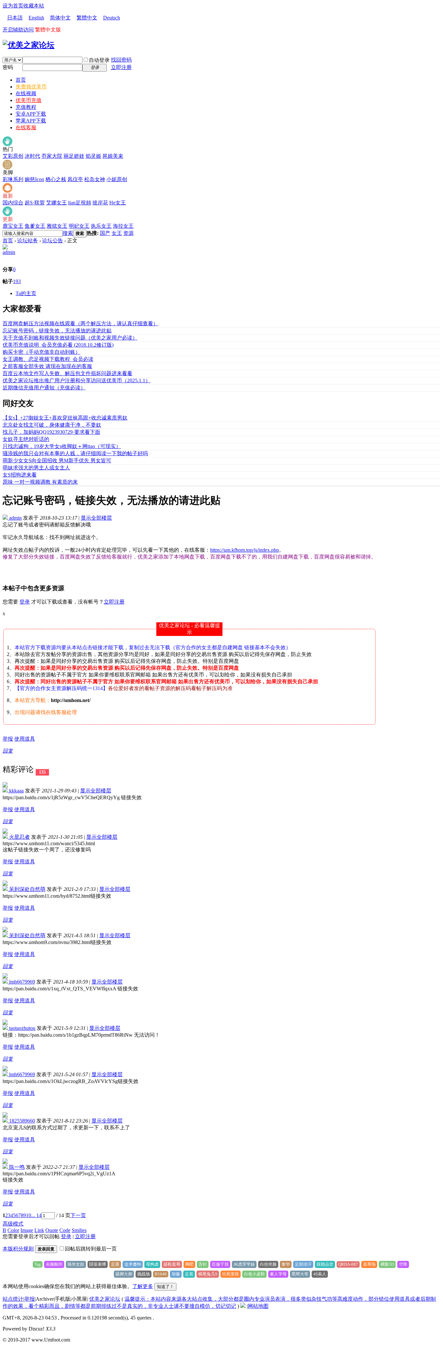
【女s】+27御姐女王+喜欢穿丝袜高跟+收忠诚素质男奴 (65, 418)
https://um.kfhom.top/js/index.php (244, 550)
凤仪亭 (75, 179)
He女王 (117, 202)
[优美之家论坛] (28, 45)
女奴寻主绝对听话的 (26, 439)
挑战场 (143, 1274)
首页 (21, 80)
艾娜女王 (56, 202)
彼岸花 (100, 202)
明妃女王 (79, 226)
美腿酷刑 (54, 1264)
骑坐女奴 (75, 1264)
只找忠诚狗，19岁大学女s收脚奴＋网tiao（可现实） (62, 446)
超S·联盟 (35, 202)
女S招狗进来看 (20, 475)
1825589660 (21, 1120)
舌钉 (202, 1264)
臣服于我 (220, 1264)
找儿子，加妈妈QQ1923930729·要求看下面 (51, 432)
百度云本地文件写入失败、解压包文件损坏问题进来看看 (67, 373)
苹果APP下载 (31, 120)
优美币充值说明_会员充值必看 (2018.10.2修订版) (58, 345)
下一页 (78, 1215)
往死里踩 (230, 1274)
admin (9, 252)
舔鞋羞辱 (171, 1264)
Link (39, 1230)
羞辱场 (369, 1264)
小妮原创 (116, 179)
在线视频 (26, 93)
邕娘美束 (112, 156)
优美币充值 (29, 100)
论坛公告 (52, 240)
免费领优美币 (31, 86)
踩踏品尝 (325, 1264)
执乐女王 (101, 226)
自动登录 (99, 60)
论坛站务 (27, 240)
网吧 (189, 1264)
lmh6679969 (21, 982)
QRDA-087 (348, 1264)
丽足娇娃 (74, 156)
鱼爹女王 (35, 226)
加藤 (176, 1274)
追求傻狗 (132, 1264)
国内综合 (13, 202)
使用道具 (24, 739)
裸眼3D (387, 1264)
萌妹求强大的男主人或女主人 (36, 467)
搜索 (68, 233)
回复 (8, 751)
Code (64, 1230)
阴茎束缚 (97, 1264)
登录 (24, 602)
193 (17, 281)
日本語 (15, 17)
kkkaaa (16, 790)
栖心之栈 (55, 179)
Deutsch (111, 17)
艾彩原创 (13, 156)
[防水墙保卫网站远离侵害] (242, 1306)
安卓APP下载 (31, 114)
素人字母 (278, 1274)
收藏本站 (33, 5)
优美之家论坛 (104, 1299)
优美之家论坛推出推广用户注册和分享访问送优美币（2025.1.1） (76, 380)
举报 (8, 739)
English (36, 17)
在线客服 (26, 127)
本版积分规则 (18, 1248)
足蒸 (115, 1264)
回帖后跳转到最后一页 (91, 1248)
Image (26, 1230)
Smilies (79, 1230)
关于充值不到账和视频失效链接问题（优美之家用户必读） (70, 337)
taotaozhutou (21, 1028)
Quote (51, 1230)
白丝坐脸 (268, 1264)
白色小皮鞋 (254, 1274)
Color (13, 1230)
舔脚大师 (123, 1274)
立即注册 (121, 67)
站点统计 (13, 1299)
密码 (8, 67)
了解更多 (142, 1286)
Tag (37, 1264)
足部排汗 (303, 1264)
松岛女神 (94, 179)
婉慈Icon (34, 179)
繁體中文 (87, 17)
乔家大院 (52, 156)
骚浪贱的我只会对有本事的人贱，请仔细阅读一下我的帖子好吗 (75, 453)
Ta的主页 (26, 293)
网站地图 (258, 1306)
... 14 (36, 1215)
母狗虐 (152, 1264)
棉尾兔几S (207, 1274)
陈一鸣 (16, 1167)
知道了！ (165, 1286)
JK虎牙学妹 (244, 1264)
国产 (105, 233)
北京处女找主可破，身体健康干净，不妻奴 (52, 425)
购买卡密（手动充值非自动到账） (41, 352)
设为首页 (13, 5)
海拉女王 (123, 226)
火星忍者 (19, 837)
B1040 (161, 1274)
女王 (117, 233)
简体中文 (60, 17)
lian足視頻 (79, 202)
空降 (403, 1264)
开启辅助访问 (18, 29)
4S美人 (319, 1274)
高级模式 (13, 1224)
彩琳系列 (13, 179)
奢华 (285, 1264)
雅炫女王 (57, 226)
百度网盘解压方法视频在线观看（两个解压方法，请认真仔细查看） (80, 323)
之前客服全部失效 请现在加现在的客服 (47, 366)
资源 (128, 233)
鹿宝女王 (13, 226)
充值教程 (26, 107)
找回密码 (121, 60)
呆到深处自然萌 (26, 889)
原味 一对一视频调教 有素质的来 (40, 482)
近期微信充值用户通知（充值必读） (44, 387)
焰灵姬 (93, 156)
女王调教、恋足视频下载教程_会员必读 (48, 359)
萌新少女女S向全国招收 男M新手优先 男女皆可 (57, 460)
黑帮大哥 (300, 1274)
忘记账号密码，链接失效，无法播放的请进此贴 (57, 330)
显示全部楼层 (96, 518)
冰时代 (32, 156)
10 (28, 1215)
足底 (189, 1274)
